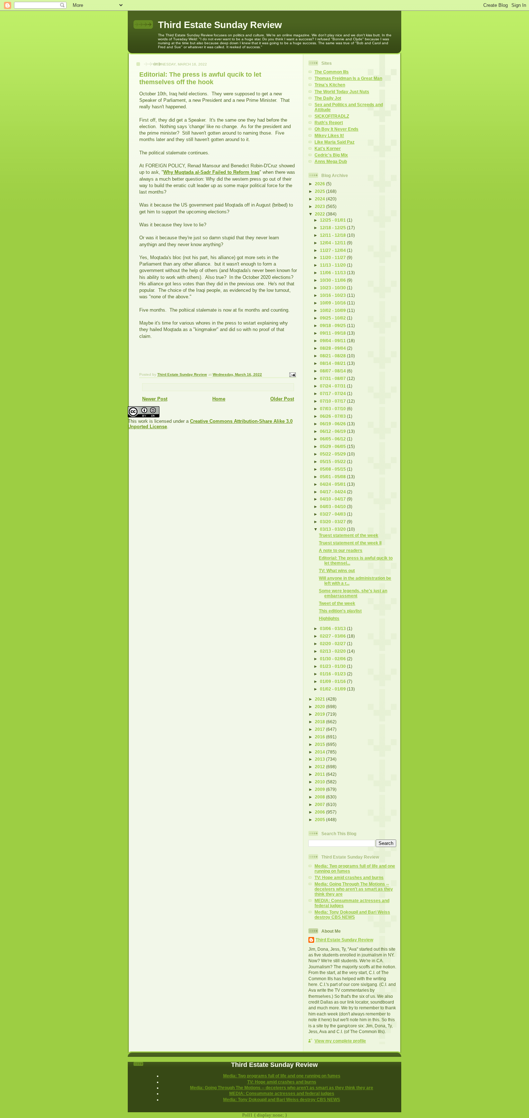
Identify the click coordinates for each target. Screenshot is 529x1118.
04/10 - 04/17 (333, 499)
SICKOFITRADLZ (332, 116)
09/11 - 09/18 (333, 333)
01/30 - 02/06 (333, 658)
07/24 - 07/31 (333, 386)
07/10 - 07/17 (333, 401)
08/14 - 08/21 (333, 363)
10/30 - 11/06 (333, 280)
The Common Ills (332, 71)
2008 (320, 797)
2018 (320, 721)
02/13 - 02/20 (333, 651)
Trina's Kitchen (330, 84)
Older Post (282, 399)
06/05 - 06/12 (333, 438)
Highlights (329, 618)
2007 (320, 804)
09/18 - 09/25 (333, 325)
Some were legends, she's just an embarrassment (353, 593)
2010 (320, 781)
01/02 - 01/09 (333, 689)
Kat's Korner (328, 148)
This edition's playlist (340, 610)
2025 (320, 191)
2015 (320, 744)
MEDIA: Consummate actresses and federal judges (281, 1093)
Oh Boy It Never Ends (336, 129)
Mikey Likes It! (329, 135)
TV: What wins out (337, 570)
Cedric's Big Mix (331, 155)
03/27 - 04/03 (333, 514)
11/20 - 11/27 (333, 257)
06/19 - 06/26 (333, 423)
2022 (320, 214)
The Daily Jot (328, 98)
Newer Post (154, 399)
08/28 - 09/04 (333, 348)
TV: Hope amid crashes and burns (349, 877)
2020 (320, 706)
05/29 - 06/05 (333, 446)
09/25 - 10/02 (333, 318)
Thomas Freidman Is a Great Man (348, 78)
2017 (320, 729)
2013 (320, 759)
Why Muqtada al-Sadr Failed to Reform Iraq (211, 172)
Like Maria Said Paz (334, 142)
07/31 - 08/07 (333, 378)
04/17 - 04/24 (333, 491)
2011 (320, 774)
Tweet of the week (337, 603)
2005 (320, 819)
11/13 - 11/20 (333, 265)
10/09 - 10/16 (333, 302)
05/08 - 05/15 (333, 469)
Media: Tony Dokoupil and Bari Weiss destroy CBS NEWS (352, 914)
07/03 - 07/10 (333, 408)
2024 (320, 198)
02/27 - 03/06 (333, 636)
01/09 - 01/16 (333, 681)
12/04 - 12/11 (333, 242)
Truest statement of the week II (350, 542)
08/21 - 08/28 (333, 355)
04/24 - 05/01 (333, 484)
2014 (320, 752)
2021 (320, 699)
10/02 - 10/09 (333, 310)
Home (218, 399)
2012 (320, 766)
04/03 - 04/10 (333, 506)
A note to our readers (340, 550)
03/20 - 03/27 (333, 521)
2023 (320, 206)
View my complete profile (340, 1040)
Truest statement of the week (348, 535)
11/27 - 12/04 (333, 250)
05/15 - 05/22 (333, 461)
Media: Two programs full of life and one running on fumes (281, 1075)
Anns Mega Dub (331, 161)
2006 (320, 812)
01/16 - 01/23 (333, 673)
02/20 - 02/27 (333, 643)
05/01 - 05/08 (333, 476)
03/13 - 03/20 (333, 529)
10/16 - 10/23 (333, 295)
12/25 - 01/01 (333, 220)
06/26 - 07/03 (333, 416)
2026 (320, 183)
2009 (320, 789)
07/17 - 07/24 (333, 393)
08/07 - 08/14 (333, 370)
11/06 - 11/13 (333, 272)
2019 (320, 714)
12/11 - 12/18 (333, 235)
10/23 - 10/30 (333, 287)
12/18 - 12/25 (333, 227)
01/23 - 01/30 (333, 666)
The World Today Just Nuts (342, 91)
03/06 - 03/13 (333, 628)
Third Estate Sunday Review (220, 24)
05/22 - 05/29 (333, 454)
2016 (320, 736)
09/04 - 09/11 (333, 340)
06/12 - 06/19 (333, 431)
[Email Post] (292, 374)
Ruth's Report (329, 122)
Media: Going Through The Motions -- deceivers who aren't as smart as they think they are (354, 889)
